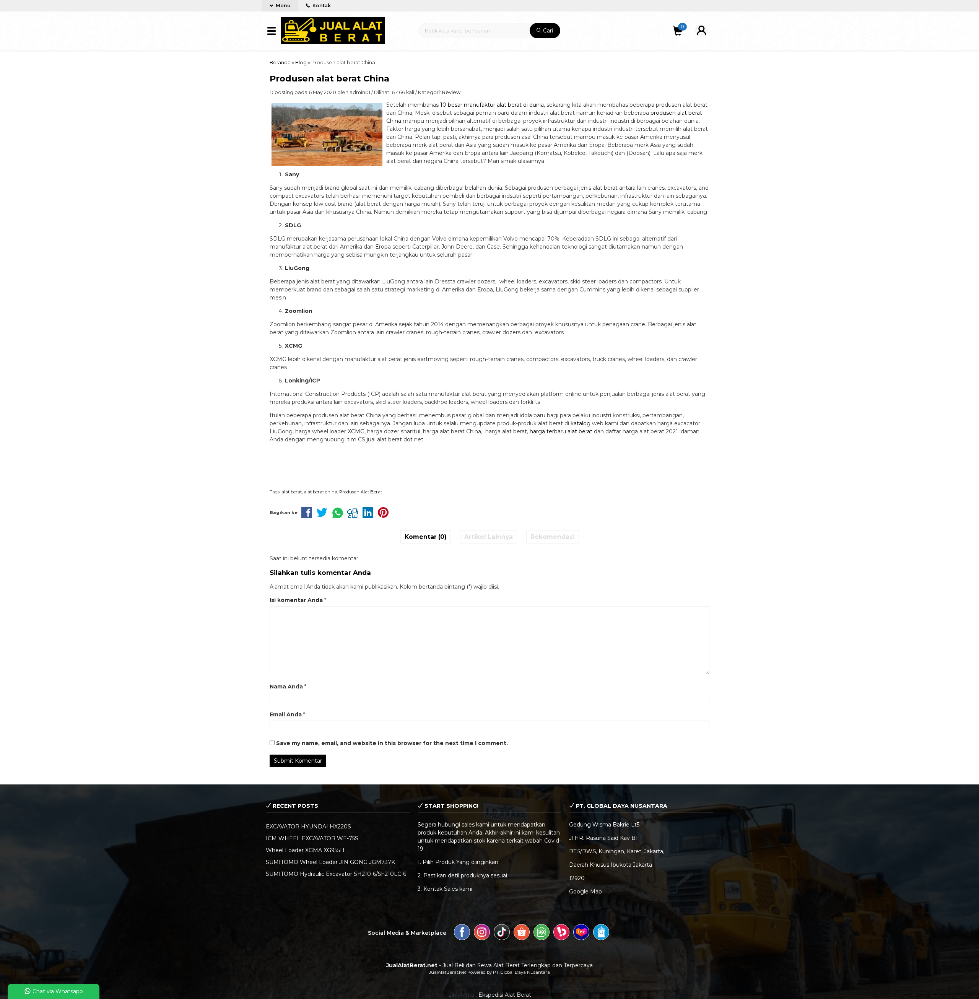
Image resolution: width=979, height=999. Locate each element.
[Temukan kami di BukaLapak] (561, 933)
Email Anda (286, 714)
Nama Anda (286, 686)
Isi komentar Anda (296, 600)
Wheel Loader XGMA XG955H (305, 850)
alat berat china (320, 492)
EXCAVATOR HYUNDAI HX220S (308, 826)
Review (451, 92)
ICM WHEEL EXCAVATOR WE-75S (312, 838)
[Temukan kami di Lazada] (581, 933)
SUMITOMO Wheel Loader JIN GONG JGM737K (330, 862)
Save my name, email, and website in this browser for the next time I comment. (392, 743)
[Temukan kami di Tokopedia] (541, 933)
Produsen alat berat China (329, 78)
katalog (580, 423)
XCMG (356, 431)
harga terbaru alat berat (561, 431)
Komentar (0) (426, 536)
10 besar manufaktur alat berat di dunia (492, 104)
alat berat (291, 492)
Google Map (585, 891)
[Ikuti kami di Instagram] (482, 933)
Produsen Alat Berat (360, 492)
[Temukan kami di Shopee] (522, 933)
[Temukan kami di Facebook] (462, 933)
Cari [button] (547, 30)
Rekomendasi (552, 536)
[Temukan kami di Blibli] (601, 933)
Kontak (321, 5)
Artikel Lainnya (488, 536)
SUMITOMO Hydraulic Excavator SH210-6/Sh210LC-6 (336, 873)
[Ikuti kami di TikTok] (502, 933)
